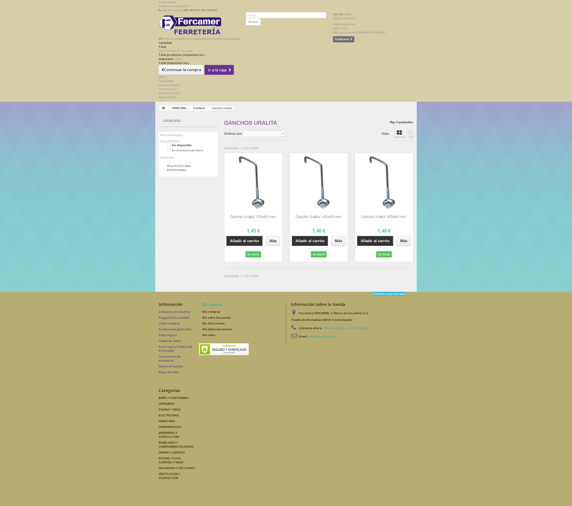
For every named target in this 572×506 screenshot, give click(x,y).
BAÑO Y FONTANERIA (174, 398)
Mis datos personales (217, 329)
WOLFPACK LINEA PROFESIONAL (179, 168)
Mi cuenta (212, 304)
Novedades (166, 81)
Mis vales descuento (216, 317)
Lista (410, 136)
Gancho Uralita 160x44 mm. (384, 216)
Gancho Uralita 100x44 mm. (253, 216)
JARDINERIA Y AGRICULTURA (169, 435)
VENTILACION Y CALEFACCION (169, 476)
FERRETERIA (167, 421)
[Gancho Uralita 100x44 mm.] (253, 182)
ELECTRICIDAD (169, 415)
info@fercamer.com (322, 336)
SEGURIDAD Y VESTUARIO (177, 468)
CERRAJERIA (167, 404)
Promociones (168, 89)
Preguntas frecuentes (174, 317)
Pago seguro (168, 335)
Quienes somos (169, 93)
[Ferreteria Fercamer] (199, 26)
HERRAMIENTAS (170, 427)
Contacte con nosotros (174, 6)
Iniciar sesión (167, 2)
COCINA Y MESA (170, 409)
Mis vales (208, 335)
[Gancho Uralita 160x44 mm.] (384, 182)
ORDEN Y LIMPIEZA (172, 452)
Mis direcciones (213, 323)
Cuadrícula (399, 136)
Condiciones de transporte (170, 358)
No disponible (182, 145)
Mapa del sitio (168, 97)
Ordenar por (233, 133)
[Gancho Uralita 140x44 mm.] (319, 182)
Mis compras (211, 312)
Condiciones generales (175, 329)
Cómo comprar (169, 323)
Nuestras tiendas (171, 366)
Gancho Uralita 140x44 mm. (319, 216)
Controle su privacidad (389, 294)
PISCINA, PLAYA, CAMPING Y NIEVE (171, 460)
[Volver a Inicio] (163, 108)
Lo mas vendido (169, 85)
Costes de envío (170, 341)
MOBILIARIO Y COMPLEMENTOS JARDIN (176, 444)
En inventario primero (187, 150)
